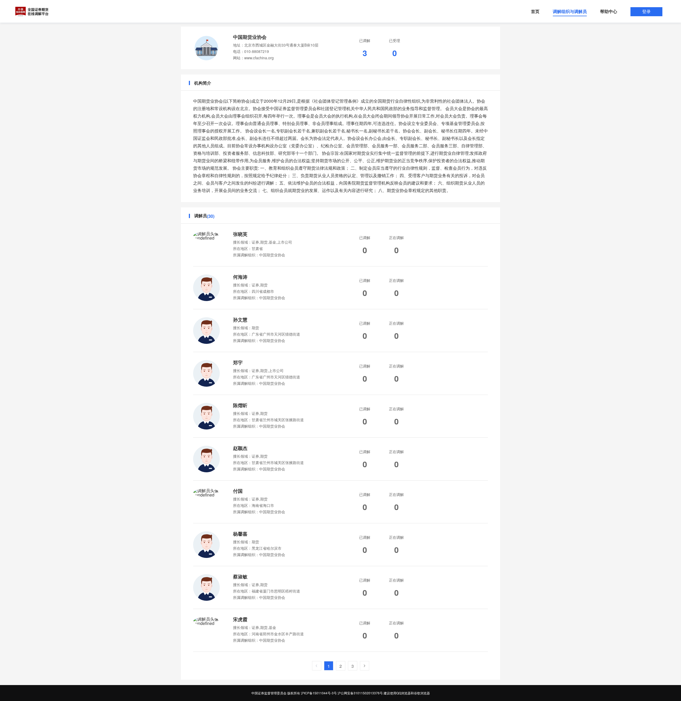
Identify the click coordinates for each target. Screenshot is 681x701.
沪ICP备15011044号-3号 (319, 693)
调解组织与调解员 (570, 11)
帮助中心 (608, 11)
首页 (535, 11)
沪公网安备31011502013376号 (360, 693)
